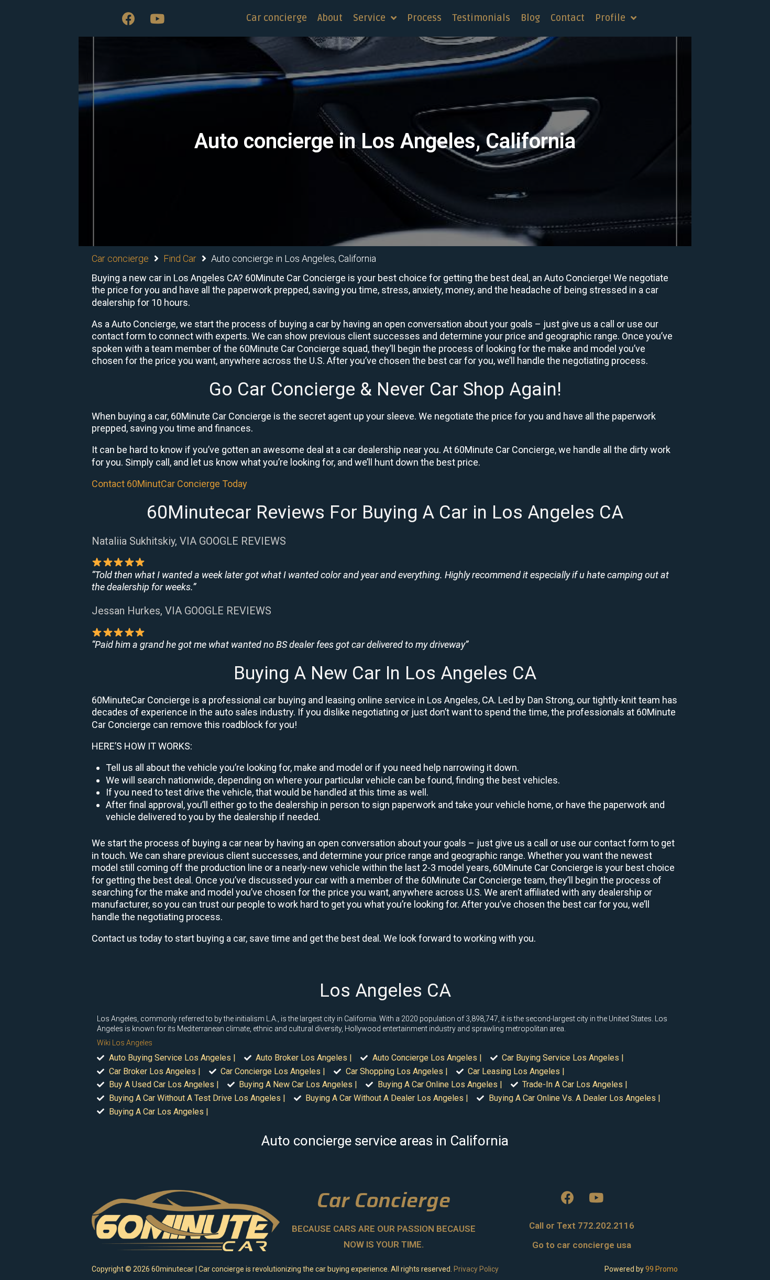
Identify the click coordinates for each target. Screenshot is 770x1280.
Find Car (179, 258)
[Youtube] (157, 18)
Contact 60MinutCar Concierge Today (169, 483)
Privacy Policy (476, 1269)
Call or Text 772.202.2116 (581, 1225)
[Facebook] (128, 18)
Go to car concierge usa (581, 1245)
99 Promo (661, 1269)
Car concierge (120, 258)
